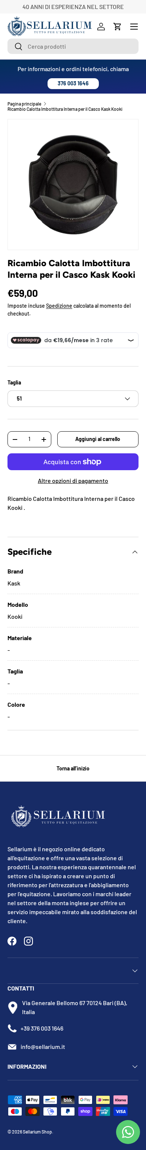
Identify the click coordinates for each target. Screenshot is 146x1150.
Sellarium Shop (37, 1131)
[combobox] (73, 46)
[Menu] (134, 26)
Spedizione (59, 305)
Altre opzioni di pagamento (73, 480)
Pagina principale (24, 103)
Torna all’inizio (73, 768)
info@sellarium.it (43, 1046)
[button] (117, 26)
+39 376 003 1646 (42, 1028)
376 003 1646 (73, 83)
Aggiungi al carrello (97, 439)
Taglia (14, 382)
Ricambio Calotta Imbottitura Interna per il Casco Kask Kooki (64, 109)
